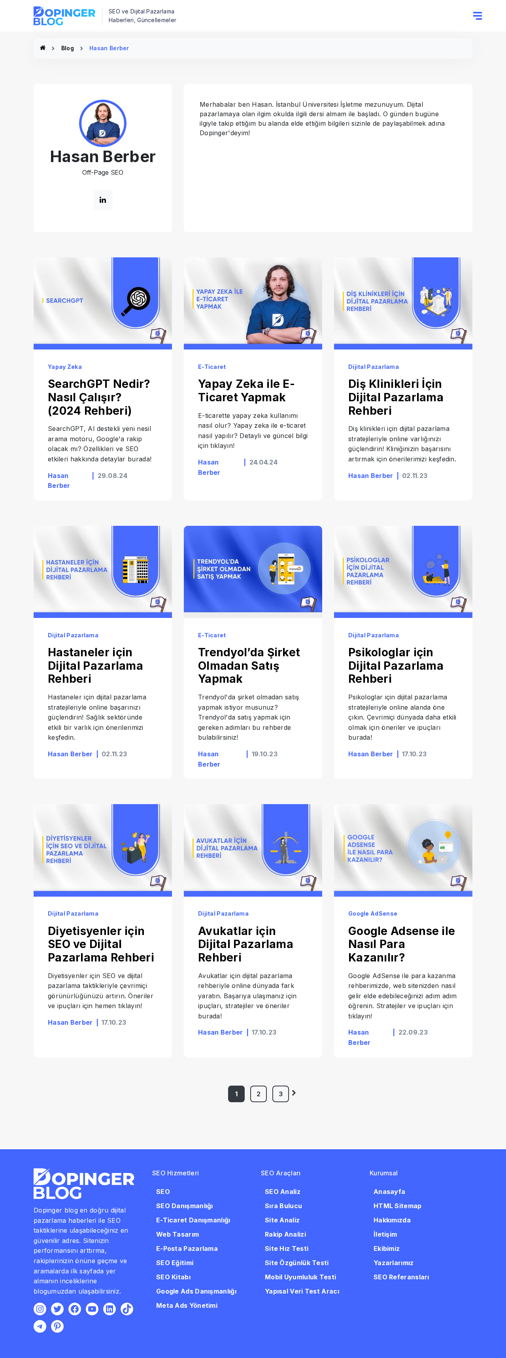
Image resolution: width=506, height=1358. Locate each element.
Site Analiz (282, 1220)
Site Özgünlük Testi (297, 1263)
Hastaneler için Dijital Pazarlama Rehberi (95, 666)
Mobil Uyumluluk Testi (300, 1277)
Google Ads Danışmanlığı (196, 1291)
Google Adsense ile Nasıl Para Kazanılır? (401, 944)
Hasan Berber (370, 476)
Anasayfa (389, 1192)
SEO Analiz (282, 1192)
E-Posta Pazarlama (187, 1248)
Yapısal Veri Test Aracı (302, 1291)
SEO (163, 1192)
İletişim (385, 1234)
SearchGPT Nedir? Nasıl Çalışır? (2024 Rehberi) (99, 397)
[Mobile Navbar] (477, 15)
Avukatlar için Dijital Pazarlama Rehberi (245, 944)
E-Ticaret (212, 366)
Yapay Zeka (65, 366)
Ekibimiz (387, 1248)
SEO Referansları (401, 1277)
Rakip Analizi (285, 1234)
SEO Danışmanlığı (184, 1206)
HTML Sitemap (398, 1206)
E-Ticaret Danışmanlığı (193, 1220)
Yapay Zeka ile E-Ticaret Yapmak (246, 390)
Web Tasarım (177, 1234)
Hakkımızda (392, 1220)
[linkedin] (102, 200)
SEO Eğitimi (174, 1263)
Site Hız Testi (286, 1248)
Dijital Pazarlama (373, 366)
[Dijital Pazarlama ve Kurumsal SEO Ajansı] (42, 48)
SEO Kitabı (173, 1277)
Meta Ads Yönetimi (186, 1305)
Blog (67, 48)
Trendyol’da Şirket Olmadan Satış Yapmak (249, 666)
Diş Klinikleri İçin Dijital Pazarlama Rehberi (396, 397)
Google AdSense (372, 913)
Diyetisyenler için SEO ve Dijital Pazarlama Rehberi (101, 944)
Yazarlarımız (394, 1263)
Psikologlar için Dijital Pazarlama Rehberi (396, 666)
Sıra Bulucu (283, 1206)
